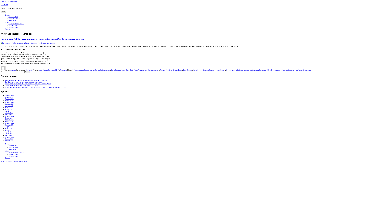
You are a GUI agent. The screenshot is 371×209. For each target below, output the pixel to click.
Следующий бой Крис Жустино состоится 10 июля (21, 85)
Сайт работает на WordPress (17, 161)
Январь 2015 (9, 97)
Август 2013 (9, 127)
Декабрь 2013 (9, 120)
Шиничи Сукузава (209, 70)
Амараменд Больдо (82, 70)
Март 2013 (8, 135)
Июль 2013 (8, 128)
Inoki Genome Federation (47, 70)
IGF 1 (74, 70)
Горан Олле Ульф (127, 70)
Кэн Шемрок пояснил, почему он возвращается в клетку (23, 82)
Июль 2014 (8, 107)
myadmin (13, 70)
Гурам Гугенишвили (140, 70)
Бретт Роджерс (116, 70)
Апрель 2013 (9, 133)
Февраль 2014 (9, 116)
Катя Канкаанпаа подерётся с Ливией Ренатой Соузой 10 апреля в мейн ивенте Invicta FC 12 (35, 87)
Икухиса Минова (153, 70)
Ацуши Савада (95, 70)
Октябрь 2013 (9, 123)
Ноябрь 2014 (9, 100)
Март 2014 (8, 114)
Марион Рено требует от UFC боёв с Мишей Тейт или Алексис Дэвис (28, 84)
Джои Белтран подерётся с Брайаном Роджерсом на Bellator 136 (26, 80)
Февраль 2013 (9, 137)
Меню (3, 11)
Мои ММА (4, 5)
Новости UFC (13, 17)
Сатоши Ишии (177, 70)
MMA (7, 22)
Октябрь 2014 (9, 102)
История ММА (13, 27)
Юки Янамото (220, 70)
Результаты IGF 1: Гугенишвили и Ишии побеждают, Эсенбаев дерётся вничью (42, 39)
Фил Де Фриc (197, 70)
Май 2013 (8, 132)
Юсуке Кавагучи (231, 70)
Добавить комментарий (274, 70)
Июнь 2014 (8, 109)
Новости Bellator (14, 18)
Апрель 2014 (9, 113)
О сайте (7, 29)
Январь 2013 (9, 139)
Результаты (12, 20)
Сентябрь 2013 (9, 125)
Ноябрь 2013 (9, 121)
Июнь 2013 (8, 130)
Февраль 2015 (9, 95)
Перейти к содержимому (9, 1)
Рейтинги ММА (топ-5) (16, 24)
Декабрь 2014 (9, 99)
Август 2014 (9, 106)
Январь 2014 (9, 118)
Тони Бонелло (187, 70)
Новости (7, 15)
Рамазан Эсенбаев (166, 70)
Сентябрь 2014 (9, 104)
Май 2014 (8, 111)
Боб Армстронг (105, 70)
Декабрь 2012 (9, 140)
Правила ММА (13, 25)
